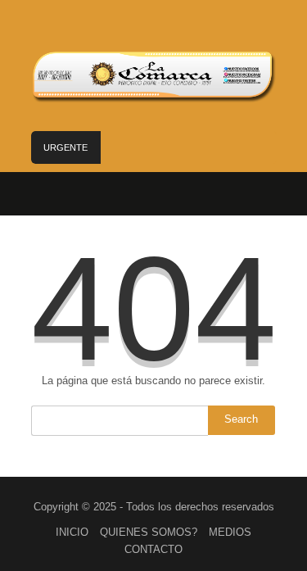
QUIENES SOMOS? (148, 532)
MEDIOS (230, 532)
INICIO (72, 532)
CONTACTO (153, 549)
